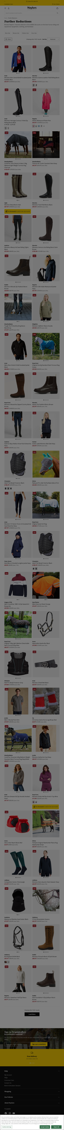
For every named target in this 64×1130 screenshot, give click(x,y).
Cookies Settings (6, 1127)
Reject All (56, 1127)
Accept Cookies (45, 1127)
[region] (32, 1122)
